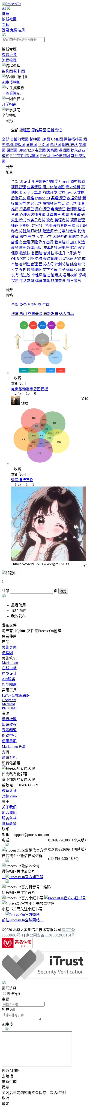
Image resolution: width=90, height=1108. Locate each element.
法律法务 (49, 248)
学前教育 (69, 231)
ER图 (46, 139)
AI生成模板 (11, 82)
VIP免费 (34, 305)
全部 (5, 139)
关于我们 (9, 807)
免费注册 (17, 30)
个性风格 (38, 275)
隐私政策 (9, 824)
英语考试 (61, 220)
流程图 (24, 130)
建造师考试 (51, 231)
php (30, 192)
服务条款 (9, 818)
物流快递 (26, 253)
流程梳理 (9, 60)
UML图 (57, 139)
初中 (23, 237)
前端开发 (49, 192)
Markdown (10, 663)
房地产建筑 (67, 248)
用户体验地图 (53, 187)
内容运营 (34, 203)
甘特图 (35, 139)
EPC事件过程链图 (24, 156)
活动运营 (69, 203)
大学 (39, 237)
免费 (23, 305)
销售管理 (30, 264)
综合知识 (77, 264)
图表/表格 (70, 145)
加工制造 (77, 242)
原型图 (12, 150)
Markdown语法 (13, 746)
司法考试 (73, 215)
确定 (63, 591)
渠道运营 (58, 198)
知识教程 (9, 724)
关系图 (52, 150)
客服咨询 (60, 237)
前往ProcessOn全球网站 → (23, 920)
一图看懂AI (11, 93)
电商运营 (58, 209)
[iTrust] (45, 978)
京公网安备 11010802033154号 (50, 935)
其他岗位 (75, 237)
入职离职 (73, 253)
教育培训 (61, 242)
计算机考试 (55, 215)
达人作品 (66, 314)
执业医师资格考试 (60, 226)
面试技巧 (46, 264)
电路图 (55, 145)
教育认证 (9, 791)
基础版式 (54, 275)
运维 (30, 198)
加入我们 (9, 813)
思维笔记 (54, 130)
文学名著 (49, 270)
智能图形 (9, 684)
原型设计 (9, 673)
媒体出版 (34, 248)
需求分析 (73, 187)
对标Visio (9, 796)
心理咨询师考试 (32, 215)
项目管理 (18, 187)
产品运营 (26, 209)
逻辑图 (64, 150)
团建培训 (42, 253)
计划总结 (61, 264)
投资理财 (34, 270)
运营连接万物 (22, 480)
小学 (48, 237)
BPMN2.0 (26, 150)
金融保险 (30, 242)
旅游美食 (58, 281)
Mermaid (8, 704)
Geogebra (9, 700)
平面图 (43, 145)
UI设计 (25, 181)
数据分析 (74, 198)
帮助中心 (9, 735)
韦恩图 (40, 150)
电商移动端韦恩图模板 (29, 389)
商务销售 (18, 248)
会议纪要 (66, 259)
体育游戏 (42, 281)
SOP (77, 259)
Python (40, 198)
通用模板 (70, 275)
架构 (62, 192)
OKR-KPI (18, 259)
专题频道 (9, 730)
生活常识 (26, 281)
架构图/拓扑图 (13, 71)
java (69, 192)
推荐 (5, 14)
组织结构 (34, 259)
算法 (38, 192)
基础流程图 (19, 139)
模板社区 (9, 19)
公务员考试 (36, 220)
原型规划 (77, 181)
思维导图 (38, 130)
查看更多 (9, 55)
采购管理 (50, 259)
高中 (31, 237)
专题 (5, 25)
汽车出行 (46, 242)
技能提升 (58, 253)
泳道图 (31, 145)
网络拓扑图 (73, 139)
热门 (23, 314)
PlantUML (10, 708)
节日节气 (73, 281)
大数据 (78, 192)
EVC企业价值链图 (55, 156)
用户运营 (42, 209)
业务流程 (34, 187)
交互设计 (62, 181)
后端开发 (18, 198)
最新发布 (50, 314)
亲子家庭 (65, 270)
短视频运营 (51, 203)
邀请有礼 (9, 757)
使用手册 (9, 741)
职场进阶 (23, 275)
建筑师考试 (32, 231)
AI (4, 8)
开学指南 (9, 104)
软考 (50, 220)
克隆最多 (35, 314)
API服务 (8, 679)
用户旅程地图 (43, 181)
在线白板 (9, 668)
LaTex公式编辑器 (16, 695)
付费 (45, 305)
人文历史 (18, 270)
